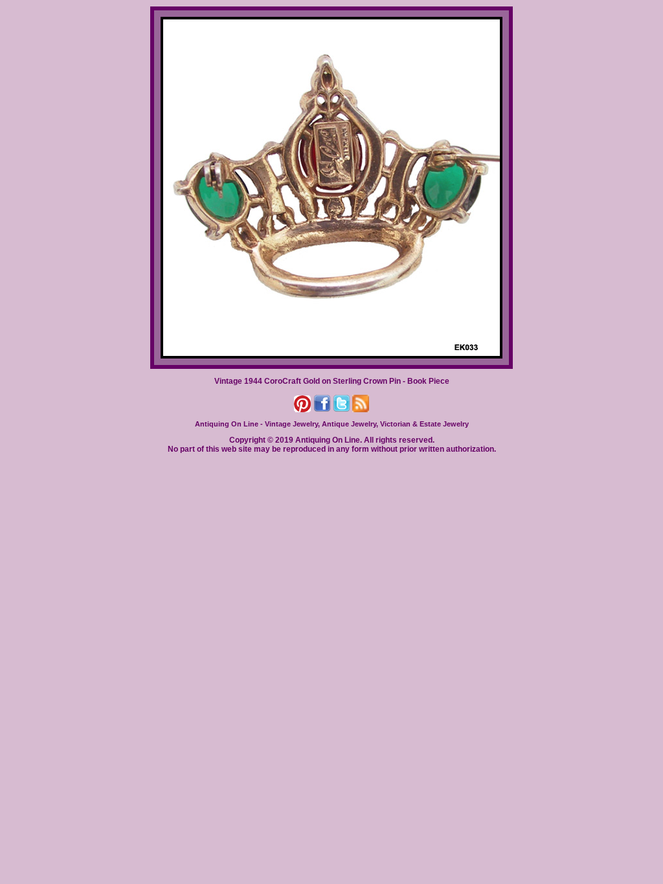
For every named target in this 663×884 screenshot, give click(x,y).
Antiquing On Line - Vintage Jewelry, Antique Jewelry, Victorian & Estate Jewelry (332, 424)
